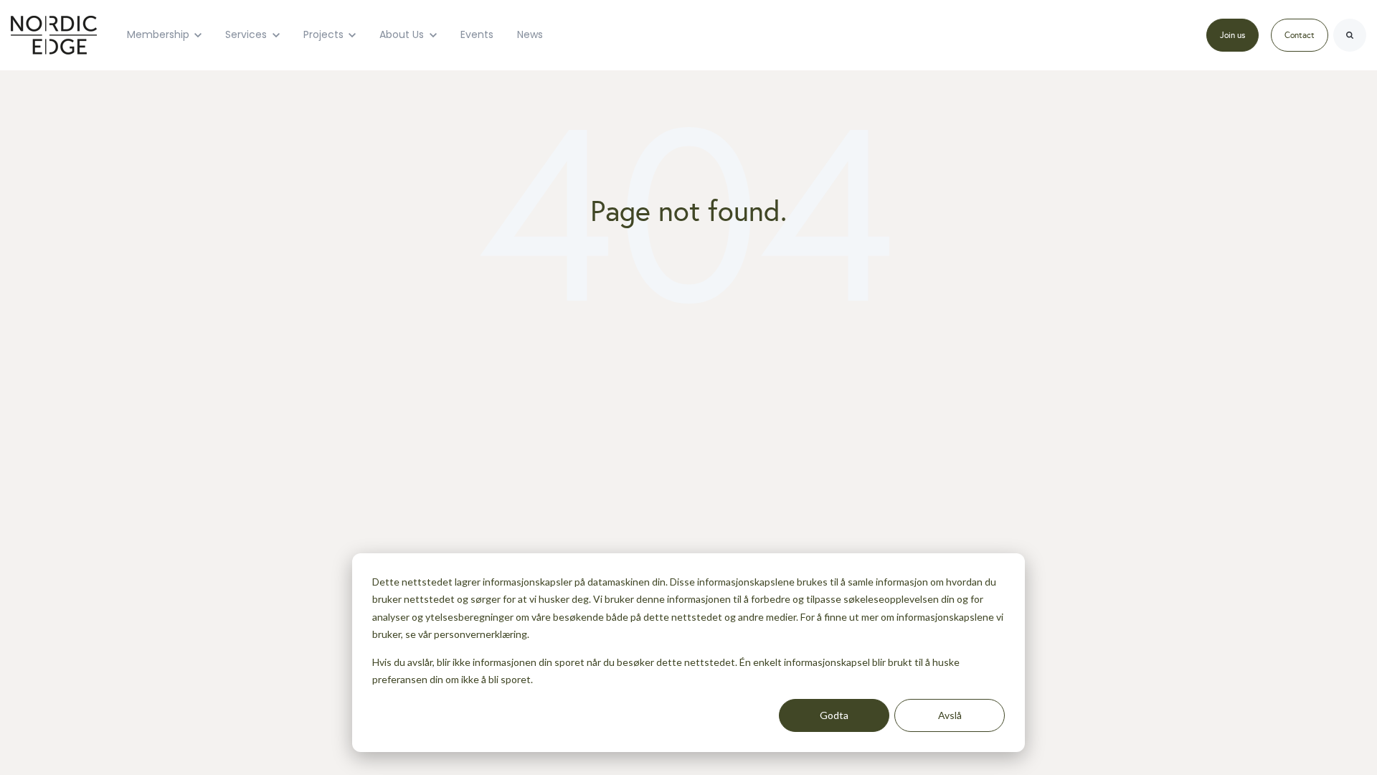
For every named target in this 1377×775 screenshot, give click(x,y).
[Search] (1349, 35)
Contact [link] (1299, 35)
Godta (834, 715)
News (530, 34)
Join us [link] (1232, 35)
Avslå (950, 715)
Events (476, 34)
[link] (54, 34)
